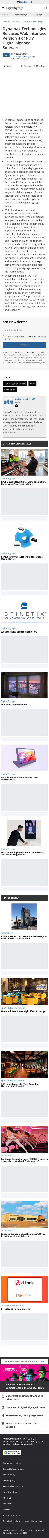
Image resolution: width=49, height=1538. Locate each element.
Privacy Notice (37, 355)
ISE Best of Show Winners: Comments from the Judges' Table (24, 1386)
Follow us (27, 66)
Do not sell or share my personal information (22, 1521)
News (6, 55)
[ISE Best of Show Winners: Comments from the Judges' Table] (24, 1378)
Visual (25, 22)
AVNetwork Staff (20, 54)
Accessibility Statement (13, 1486)
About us (7, 1498)
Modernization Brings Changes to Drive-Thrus (24, 1398)
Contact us (7, 1503)
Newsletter (41, 66)
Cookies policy (9, 1480)
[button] (3, 8)
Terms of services (34, 352)
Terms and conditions (12, 1463)
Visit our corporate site (23, 1444)
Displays (38, 14)
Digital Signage (20, 14)
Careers (6, 1509)
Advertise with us (10, 1492)
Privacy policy (9, 1474)
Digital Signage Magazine (23, 56)
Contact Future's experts (13, 1469)
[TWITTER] (17, 406)
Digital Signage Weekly (15, 383)
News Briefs (9, 389)
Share (9, 66)
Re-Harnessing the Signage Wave (24, 1415)
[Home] (24, 2)
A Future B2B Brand (11, 1515)
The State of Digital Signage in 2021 (25, 1407)
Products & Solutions (11, 22)
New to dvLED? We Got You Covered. (21, 1425)
